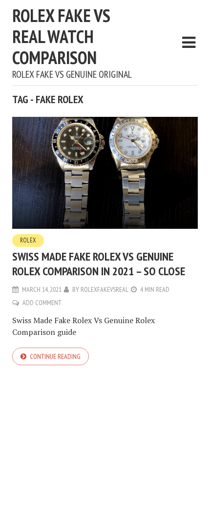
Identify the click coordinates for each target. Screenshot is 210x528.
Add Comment (42, 302)
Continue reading (55, 356)
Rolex (28, 240)
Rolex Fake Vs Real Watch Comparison (61, 36)
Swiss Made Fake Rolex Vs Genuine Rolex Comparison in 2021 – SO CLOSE (98, 264)
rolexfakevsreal (104, 289)
